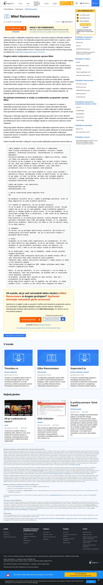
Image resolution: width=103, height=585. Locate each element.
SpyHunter (6, 532)
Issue (6, 425)
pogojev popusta (34, 509)
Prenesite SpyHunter (28, 319)
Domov (20, 3)
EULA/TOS (46, 473)
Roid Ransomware (81, 93)
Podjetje (55, 3)
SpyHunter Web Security (10, 537)
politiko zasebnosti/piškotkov (56, 473)
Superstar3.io (78, 368)
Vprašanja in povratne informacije (68, 539)
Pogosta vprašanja (75, 464)
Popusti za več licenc (64, 3)
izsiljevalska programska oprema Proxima (30, 52)
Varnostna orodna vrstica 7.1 (83, 75)
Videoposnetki (27, 540)
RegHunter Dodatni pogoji (72, 556)
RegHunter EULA (87, 534)
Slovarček (25, 542)
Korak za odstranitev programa (16, 556)
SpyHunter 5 (46, 532)
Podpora (46, 3)
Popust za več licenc (52, 319)
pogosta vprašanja (87, 518)
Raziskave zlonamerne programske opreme (37, 3)
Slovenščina (86, 3)
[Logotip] (9, 3)
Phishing (73, 409)
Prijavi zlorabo (66, 542)
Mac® (49, 325)
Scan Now (84, 24)
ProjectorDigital (80, 120)
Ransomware (19, 9)
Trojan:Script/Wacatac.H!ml (83, 72)
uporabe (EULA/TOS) (46, 518)
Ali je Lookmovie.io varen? (83, 132)
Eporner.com (79, 42)
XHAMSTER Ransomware (83, 49)
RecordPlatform (80, 113)
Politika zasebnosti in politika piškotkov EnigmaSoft (90, 537)
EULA (53, 31)
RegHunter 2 (7, 534)
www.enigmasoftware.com (19, 486)
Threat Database (8, 9)
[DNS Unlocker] (51, 408)
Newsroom (65, 532)
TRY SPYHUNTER (80, 574)
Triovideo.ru (11, 368)
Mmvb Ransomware (81, 84)
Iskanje (76, 3)
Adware (86, 372)
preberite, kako (90, 473)
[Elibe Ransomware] (51, 358)
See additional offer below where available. (41, 31)
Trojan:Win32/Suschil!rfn (82, 65)
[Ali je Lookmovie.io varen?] (18, 408)
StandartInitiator (80, 110)
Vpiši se (96, 3)
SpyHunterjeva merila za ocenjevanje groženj (37, 556)
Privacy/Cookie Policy (63, 31)
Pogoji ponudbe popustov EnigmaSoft (89, 545)
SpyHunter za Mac (48, 534)
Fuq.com (78, 45)
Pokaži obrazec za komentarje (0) (14, 335)
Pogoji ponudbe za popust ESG (91, 549)
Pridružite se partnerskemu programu (70, 535)
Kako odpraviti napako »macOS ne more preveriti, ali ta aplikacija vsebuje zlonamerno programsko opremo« (86, 142)
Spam (79, 409)
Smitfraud (78, 69)
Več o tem (35, 582)
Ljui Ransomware (80, 97)
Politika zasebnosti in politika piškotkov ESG (90, 541)
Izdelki (28, 3)
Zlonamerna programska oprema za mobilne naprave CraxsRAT (85, 53)
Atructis (78, 62)
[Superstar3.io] (84, 358)
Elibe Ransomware (48, 368)
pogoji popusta (68, 473)
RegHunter (46, 539)
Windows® (42, 325)
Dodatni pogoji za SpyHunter (57, 556)
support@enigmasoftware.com (57, 495)
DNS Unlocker (45, 418)
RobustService (80, 117)
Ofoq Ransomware (81, 87)
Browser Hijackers (10, 372)
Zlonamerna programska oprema (29, 537)
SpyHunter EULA (87, 532)
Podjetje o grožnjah (28, 534)
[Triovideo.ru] (18, 358)
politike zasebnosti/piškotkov (21, 509)
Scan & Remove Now (13, 28)
